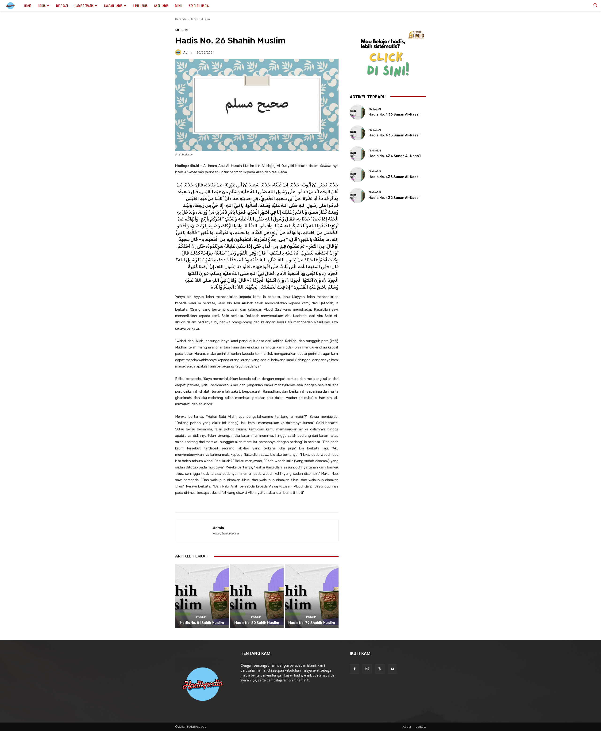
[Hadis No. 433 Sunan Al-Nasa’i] (357, 174)
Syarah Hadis (113, 5)
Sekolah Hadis (199, 5)
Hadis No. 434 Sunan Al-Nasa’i (395, 156)
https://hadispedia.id (226, 533)
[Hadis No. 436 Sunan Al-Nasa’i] (357, 112)
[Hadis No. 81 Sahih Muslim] (202, 596)
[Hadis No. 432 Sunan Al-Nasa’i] (357, 195)
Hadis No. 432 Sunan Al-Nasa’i (394, 198)
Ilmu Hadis (140, 5)
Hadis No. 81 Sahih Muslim (202, 623)
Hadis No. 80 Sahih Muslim (256, 623)
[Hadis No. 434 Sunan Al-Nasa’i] (357, 153)
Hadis (42, 5)
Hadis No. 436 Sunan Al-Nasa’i (394, 114)
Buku (178, 5)
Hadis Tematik (83, 5)
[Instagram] (367, 668)
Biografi (62, 5)
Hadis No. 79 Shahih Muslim (311, 623)
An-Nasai (375, 109)
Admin (188, 52)
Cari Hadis (161, 5)
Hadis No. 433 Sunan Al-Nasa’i (394, 177)
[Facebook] (354, 669)
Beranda (181, 19)
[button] (595, 6)
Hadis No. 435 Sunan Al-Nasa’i (394, 135)
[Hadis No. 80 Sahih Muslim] (257, 596)
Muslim (205, 19)
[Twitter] (380, 669)
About (407, 727)
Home (27, 5)
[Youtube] (392, 669)
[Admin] (179, 52)
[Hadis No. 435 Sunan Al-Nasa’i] (357, 133)
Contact (421, 727)
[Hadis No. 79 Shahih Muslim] (312, 596)
